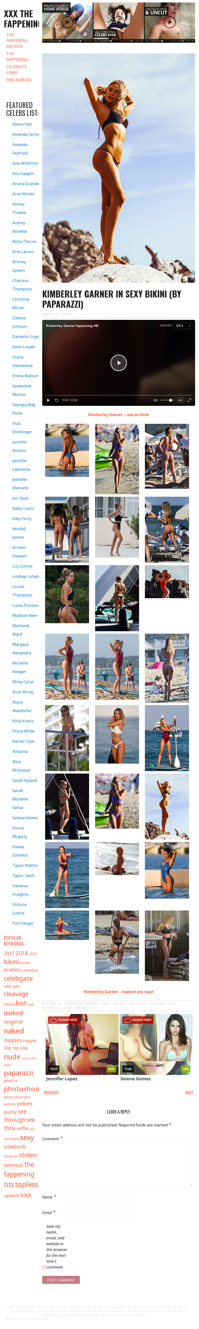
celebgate (18, 978)
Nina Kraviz (23, 721)
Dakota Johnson (19, 322)
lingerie (13, 1021)
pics (27, 1097)
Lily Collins (22, 566)
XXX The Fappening (23, 18)
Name (49, 1196)
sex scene (11, 1138)
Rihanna (20, 751)
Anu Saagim (23, 173)
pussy (10, 1111)
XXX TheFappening (25, 1307)
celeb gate (12, 986)
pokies (25, 1103)
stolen (28, 1154)
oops (7, 1065)
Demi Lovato (23, 346)
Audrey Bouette (19, 227)
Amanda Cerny (25, 134)
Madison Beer (25, 615)
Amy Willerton (25, 163)
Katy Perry (21, 518)
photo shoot (14, 1097)
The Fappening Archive (17, 40)
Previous (51, 1093)
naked (14, 1031)
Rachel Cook (23, 741)
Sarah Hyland (24, 780)
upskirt (11, 1195)
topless (26, 1184)
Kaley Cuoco (23, 508)
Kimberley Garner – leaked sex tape (118, 991)
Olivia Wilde (23, 731)
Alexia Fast (22, 124)
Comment (52, 1138)
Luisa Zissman (25, 605)
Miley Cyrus (23, 681)
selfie (22, 1128)
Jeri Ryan (20, 498)
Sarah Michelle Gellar (20, 799)
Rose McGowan (21, 766)
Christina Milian (20, 303)
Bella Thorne (24, 241)
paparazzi (51, 1008)
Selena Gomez (25, 817)
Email (49, 1212)
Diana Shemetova (22, 361)
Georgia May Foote (23, 409)
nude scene (29, 1058)
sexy (68, 1008)
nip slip (20, 1048)
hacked (9, 1004)
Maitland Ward (20, 630)
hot (172, 1003)
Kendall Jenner (19, 533)
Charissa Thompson (22, 285)
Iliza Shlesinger (22, 427)
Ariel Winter (23, 193)
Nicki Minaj (22, 692)
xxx (25, 1194)
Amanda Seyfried (19, 149)
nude (12, 1056)
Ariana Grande (25, 183)
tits (9, 1184)
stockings (11, 1156)
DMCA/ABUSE (19, 80)
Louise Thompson (22, 591)
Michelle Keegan (20, 667)
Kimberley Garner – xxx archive (118, 414)
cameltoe (137, 1003)
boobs (25, 962)
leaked (13, 1012)
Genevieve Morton (21, 390)
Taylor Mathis (25, 865)
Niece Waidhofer (22, 706)
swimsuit (84, 1008)
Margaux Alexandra (21, 649)
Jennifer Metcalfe (20, 484)
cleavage (157, 1003)
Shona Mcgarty (19, 832)
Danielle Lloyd (25, 336)
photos (10, 1080)
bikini (119, 1003)
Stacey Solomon (20, 851)
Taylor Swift (23, 875)
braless (12, 969)
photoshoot (23, 1088)
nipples (13, 1040)
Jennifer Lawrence (21, 465)
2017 (9, 953)
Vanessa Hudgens (20, 890)
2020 (33, 953)
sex (32, 1129)
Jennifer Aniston (19, 446)
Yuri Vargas (22, 923)
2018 (22, 953)
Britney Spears (19, 266)
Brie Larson (23, 251)
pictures (10, 1104)
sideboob (15, 1146)
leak (30, 1004)
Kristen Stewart (19, 552)
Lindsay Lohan (25, 576)
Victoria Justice (19, 909)
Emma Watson (25, 375)
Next (189, 1093)
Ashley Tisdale (19, 208)
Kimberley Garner (82, 1003)
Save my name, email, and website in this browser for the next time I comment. (56, 1247)
